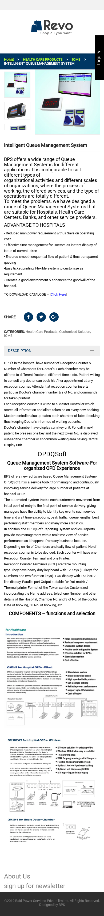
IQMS (76, 59)
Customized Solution (74, 332)
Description (19, 351)
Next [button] (18, 71)
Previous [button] (18, 132)
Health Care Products (43, 59)
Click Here (58, 294)
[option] (67, 102)
